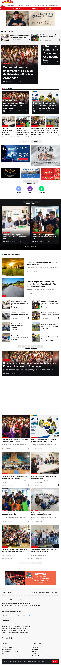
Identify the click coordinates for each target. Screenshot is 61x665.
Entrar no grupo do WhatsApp (11, 611)
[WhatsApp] (42, 191)
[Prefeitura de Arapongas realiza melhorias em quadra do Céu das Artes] (5, 37)
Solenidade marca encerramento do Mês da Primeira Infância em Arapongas (49, 36)
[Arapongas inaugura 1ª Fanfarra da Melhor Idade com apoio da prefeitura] (16, 463)
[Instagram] (30, 191)
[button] (55, 661)
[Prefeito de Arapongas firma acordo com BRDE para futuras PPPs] (8, 121)
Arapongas (6, 63)
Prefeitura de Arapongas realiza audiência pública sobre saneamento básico (45, 105)
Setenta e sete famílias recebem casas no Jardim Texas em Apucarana (19, 325)
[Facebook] (18, 191)
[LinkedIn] (12, 638)
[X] (4, 638)
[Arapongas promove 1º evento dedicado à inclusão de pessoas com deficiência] (38, 121)
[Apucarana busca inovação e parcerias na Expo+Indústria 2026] (6, 337)
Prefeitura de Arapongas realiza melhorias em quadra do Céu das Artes (19, 36)
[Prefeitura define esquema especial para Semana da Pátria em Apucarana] (45, 225)
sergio (7, 81)
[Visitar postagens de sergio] (4, 81)
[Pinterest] (9, 638)
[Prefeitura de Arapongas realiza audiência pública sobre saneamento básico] (45, 426)
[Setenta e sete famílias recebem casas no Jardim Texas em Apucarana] (6, 326)
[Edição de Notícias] (7, 1)
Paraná (48, 592)
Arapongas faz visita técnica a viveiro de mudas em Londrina (52, 130)
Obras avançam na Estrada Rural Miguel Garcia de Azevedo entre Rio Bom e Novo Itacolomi (41, 284)
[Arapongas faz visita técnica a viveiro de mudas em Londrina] (52, 121)
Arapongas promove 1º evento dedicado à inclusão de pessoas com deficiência (50, 314)
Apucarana (36, 232)
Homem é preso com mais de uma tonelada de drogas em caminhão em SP (50, 336)
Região (4, 275)
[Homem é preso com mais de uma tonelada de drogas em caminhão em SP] (36, 337)
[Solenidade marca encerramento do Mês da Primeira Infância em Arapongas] (35, 37)
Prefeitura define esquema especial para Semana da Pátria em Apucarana (44, 237)
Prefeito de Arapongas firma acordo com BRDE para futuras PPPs (19, 303)
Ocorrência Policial (48, 340)
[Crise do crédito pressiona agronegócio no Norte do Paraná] (13, 267)
